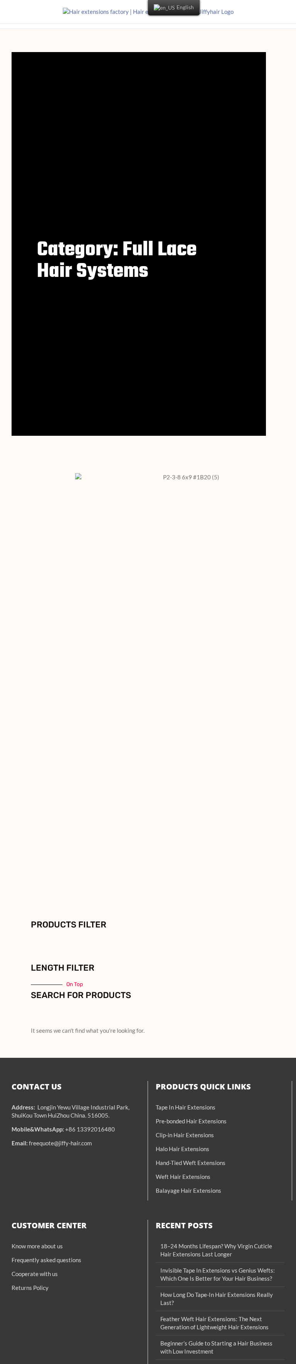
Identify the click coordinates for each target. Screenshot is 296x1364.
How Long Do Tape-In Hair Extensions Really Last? (216, 1298)
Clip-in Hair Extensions (185, 1134)
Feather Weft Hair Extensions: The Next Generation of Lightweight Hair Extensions (214, 1322)
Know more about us (37, 1246)
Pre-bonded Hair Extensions (191, 1121)
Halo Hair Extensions (182, 1148)
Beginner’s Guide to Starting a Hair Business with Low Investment (216, 1347)
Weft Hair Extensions (183, 1176)
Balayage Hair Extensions (188, 1190)
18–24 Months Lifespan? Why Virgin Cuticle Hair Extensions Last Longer (216, 1250)
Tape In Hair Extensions (185, 1107)
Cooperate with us (35, 1273)
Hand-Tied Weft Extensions (190, 1162)
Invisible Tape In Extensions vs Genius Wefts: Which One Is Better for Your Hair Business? (217, 1274)
